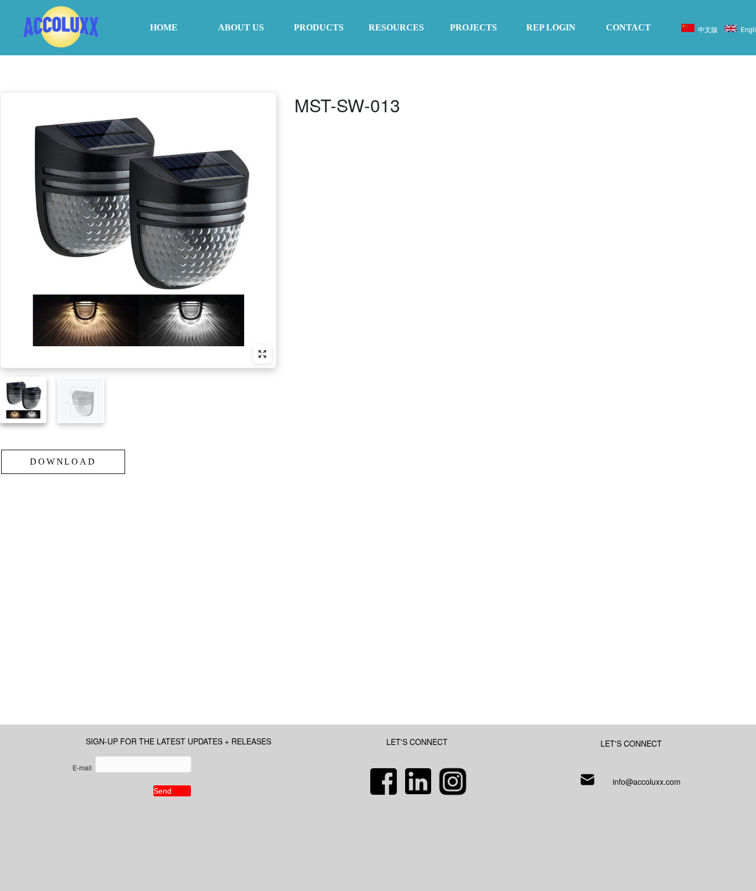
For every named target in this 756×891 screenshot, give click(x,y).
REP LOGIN (551, 27)
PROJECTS (473, 27)
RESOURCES (396, 27)
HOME (164, 27)
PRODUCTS (319, 27)
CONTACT (628, 27)
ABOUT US (241, 27)
